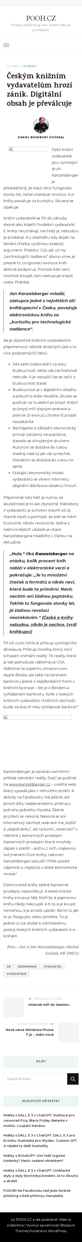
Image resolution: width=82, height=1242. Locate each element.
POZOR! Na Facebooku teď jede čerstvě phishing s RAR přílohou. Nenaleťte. (36, 1193)
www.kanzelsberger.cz (29, 784)
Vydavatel (53, 966)
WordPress (57, 1231)
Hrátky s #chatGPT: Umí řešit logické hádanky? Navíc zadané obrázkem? (34, 1158)
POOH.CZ (41, 18)
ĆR (9, 966)
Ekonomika (27, 966)
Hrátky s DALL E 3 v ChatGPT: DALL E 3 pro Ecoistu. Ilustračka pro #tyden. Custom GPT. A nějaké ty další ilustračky (40, 1140)
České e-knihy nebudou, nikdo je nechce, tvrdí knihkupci (43, 624)
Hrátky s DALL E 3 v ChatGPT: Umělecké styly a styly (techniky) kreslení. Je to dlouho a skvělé (40, 1175)
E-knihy (29, 66)
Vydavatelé (16, 973)
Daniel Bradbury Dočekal (41, 137)
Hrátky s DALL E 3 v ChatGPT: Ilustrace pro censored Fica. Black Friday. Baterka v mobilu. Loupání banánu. (39, 1120)
